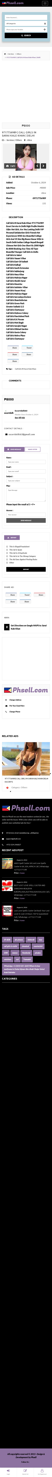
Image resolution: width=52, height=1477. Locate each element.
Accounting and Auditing (13, 1007)
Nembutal (26, 953)
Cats (4, 1116)
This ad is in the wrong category (22, 556)
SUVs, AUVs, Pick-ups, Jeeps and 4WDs (19, 1409)
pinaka (38, 953)
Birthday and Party (10, 1071)
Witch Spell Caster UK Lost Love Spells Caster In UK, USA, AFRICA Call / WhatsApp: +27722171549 (31, 866)
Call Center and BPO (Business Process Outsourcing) (25, 1097)
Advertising (7, 1010)
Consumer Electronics (11, 1152)
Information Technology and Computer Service (23, 1235)
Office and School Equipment (15, 1322)
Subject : (9, 476)
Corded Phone (8, 1155)
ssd (17, 959)
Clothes (5, 1126)
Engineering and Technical (13, 1187)
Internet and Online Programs (15, 1242)
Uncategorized (8, 1428)
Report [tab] (13, 538)
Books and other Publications (15, 1081)
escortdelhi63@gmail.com (22, 434)
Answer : (9, 510)
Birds (4, 1068)
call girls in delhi (10, 946)
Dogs (4, 1165)
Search (27, 35)
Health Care (7, 1206)
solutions (7, 959)
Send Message (26, 520)
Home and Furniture (11, 1210)
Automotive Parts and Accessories (17, 1043)
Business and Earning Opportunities (18, 1094)
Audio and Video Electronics (14, 1036)
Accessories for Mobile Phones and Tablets (20, 1004)
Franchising (7, 1197)
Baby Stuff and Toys (11, 1052)
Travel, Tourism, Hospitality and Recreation (21, 1425)
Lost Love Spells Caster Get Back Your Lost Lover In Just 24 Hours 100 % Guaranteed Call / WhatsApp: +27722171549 (31, 914)
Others (19, 54)
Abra (29, 140)
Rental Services (9, 1374)
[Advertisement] (26, 91)
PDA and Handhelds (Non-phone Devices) (20, 1338)
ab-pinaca (19, 940)
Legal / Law (7, 1261)
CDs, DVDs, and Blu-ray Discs (15, 1123)
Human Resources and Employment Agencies (22, 1229)
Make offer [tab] (32, 449)
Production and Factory (12, 1354)
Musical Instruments (11, 1306)
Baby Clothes (8, 1046)
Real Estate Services (11, 1370)
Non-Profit (6, 1316)
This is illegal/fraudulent (19, 546)
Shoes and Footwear (11, 1393)
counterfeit (38, 946)
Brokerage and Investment (14, 1091)
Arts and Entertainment (12, 1033)
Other (11, 562)
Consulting (7, 1149)
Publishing (6, 1358)
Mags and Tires (8, 1264)
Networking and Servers (13, 1313)
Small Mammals (9, 1396)
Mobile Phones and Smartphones (16, 1290)
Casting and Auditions (12, 1113)
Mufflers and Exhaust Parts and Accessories (21, 1303)
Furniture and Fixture (12, 1200)
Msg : (8, 486)
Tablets (5, 1412)
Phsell (33, 1457)
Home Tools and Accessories (14, 1213)
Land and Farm (8, 1255)
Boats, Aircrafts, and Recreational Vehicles (21, 1075)
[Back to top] (43, 1460)
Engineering (7, 1184)
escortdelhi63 (21, 411)
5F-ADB (7, 940)
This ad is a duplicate (18, 553)
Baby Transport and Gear (13, 1055)
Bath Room (7, 1059)
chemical (25, 946)
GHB (6, 953)
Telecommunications (11, 1415)
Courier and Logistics (11, 1158)
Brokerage (6, 1088)
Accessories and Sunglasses (14, 1001)
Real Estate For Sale (10, 1367)
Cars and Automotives (12, 1107)
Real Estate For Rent (11, 1364)
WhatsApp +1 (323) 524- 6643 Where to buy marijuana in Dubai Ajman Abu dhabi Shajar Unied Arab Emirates (24, 969)
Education (6, 1174)
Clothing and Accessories (13, 1129)
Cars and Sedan (9, 1110)
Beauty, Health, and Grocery (14, 1062)
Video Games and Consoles (14, 1438)
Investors (6, 1245)
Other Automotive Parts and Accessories (20, 1325)
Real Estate (7, 1361)
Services (11, 54)
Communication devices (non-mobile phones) (22, 1136)
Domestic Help (8, 1168)
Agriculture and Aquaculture (15, 1014)
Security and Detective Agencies (16, 1387)
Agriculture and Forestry (13, 1017)
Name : (9, 457)
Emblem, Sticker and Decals (14, 1178)
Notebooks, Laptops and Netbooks (17, 1319)
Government (7, 1203)
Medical (5, 1280)
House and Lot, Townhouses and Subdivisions (22, 1226)
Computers (7, 1142)
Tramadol (27, 959)
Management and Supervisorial (16, 1271)
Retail (4, 1380)
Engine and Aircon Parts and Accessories (20, 1181)
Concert (5, 1145)
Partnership (7, 1335)
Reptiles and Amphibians (13, 1377)
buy (40, 940)
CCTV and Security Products (14, 1120)
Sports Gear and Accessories (14, 1406)
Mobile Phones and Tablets (14, 1293)
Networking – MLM (11, 1309)
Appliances (7, 1023)
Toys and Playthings (11, 1422)
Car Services (7, 1104)
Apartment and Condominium (15, 1020)
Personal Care (8, 1348)
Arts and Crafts (8, 1030)
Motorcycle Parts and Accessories (17, 1297)
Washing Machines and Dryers (15, 1441)
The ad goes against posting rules (23, 559)
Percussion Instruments (12, 1342)
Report (26, 569)
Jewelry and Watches (11, 1248)
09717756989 (39, 198)
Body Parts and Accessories (14, 1078)
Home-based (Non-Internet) (14, 1219)
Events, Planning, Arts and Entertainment (20, 1190)
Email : (8, 467)
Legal (4, 1258)
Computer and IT (9, 1139)
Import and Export (10, 1232)
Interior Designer (9, 1239)
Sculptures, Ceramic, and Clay (15, 1383)
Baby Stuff (6, 1049)
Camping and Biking (11, 1100)
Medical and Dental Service (14, 1284)
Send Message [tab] (15, 449)
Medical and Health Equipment (16, 1287)
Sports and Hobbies (10, 1403)
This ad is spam (15, 550)
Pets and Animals (9, 1351)
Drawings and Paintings (12, 1171)
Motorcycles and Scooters (13, 1300)
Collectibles (7, 1133)
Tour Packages (8, 1419)
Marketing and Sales (11, 1274)
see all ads (20, 417)
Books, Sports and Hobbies (14, 1084)
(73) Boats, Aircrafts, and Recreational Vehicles (23, 988)
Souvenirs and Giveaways (13, 1399)
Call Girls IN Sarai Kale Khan (25, 369)
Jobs (4, 1252)
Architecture (8, 1026)
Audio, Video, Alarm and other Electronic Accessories (25, 1039)
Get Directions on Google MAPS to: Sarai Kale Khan (29, 627)
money (15, 953)
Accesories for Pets (10, 991)
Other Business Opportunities (15, 1329)
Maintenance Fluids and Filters (16, 1268)
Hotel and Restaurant (11, 1223)
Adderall (30, 940)
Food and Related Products (14, 1194)
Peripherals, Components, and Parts (18, 1345)
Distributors (7, 1161)
